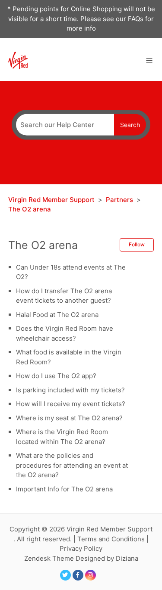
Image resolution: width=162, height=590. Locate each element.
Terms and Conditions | (113, 539)
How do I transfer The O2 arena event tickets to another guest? (64, 296)
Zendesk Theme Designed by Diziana (81, 558)
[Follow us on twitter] (65, 575)
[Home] (18, 60)
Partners (119, 200)
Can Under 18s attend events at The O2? (71, 272)
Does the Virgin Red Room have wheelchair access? (64, 333)
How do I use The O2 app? (56, 376)
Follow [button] (137, 244)
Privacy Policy (81, 548)
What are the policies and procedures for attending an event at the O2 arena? (72, 465)
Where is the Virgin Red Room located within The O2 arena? (62, 437)
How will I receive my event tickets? (70, 404)
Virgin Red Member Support (52, 200)
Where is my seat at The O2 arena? (69, 418)
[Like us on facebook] (78, 575)
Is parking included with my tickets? (70, 390)
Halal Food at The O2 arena (57, 315)
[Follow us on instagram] (90, 575)
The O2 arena (29, 209)
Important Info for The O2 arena (64, 489)
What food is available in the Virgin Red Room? (68, 357)
